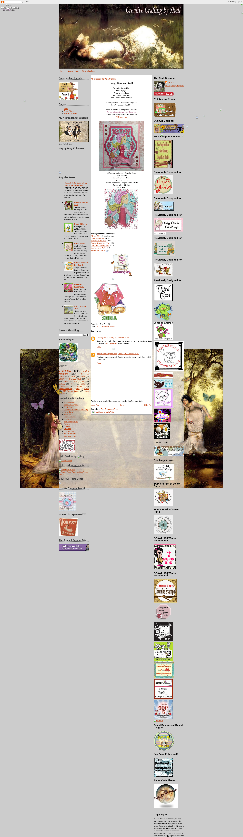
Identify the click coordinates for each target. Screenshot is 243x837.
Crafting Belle (102, 338)
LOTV (83, 384)
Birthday (62, 384)
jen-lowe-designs (70, 434)
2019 (73, 376)
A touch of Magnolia (71, 405)
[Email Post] (108, 324)
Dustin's (67, 426)
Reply (99, 347)
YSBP (61, 379)
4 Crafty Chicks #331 (98, 241)
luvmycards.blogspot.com (107, 354)
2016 (87, 379)
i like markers (69, 431)
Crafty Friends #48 (97, 238)
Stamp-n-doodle (69, 402)
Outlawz (66, 381)
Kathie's (67, 424)
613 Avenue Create (71, 391)
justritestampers (70, 436)
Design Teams (73, 71)
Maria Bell (67, 414)
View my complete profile (174, 86)
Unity (78, 389)
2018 (75, 381)
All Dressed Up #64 (98, 250)
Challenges (65, 370)
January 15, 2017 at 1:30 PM (128, 354)
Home (62, 71)
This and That (75, 379)
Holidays (62, 386)
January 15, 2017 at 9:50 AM (118, 338)
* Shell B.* (171, 82)
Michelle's (67, 429)
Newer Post (95, 405)
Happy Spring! (79, 243)
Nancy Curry (68, 412)
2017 (83, 381)
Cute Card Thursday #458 (100, 246)
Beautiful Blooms (80, 224)
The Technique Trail (71, 422)
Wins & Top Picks (88, 71)
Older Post (148, 405)
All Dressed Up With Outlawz (103, 79)
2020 (83, 376)
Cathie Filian (68, 407)
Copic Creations (70, 417)
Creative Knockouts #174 (100, 243)
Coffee (72, 384)
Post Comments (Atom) (109, 409)
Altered (86, 389)
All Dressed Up (121, 117)
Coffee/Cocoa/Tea (65, 389)
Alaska (79, 386)
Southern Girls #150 (98, 248)
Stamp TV (67, 419)
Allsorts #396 (95, 236)
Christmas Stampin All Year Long (76, 410)
